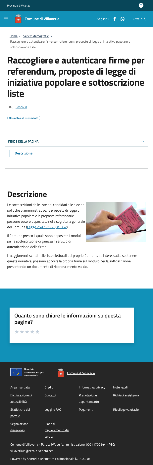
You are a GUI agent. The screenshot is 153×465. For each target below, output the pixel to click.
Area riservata (20, 387)
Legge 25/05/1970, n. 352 (47, 227)
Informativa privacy (92, 387)
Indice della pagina (23, 141)
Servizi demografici (36, 36)
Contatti (50, 395)
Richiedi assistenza (126, 395)
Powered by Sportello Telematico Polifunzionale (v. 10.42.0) (50, 458)
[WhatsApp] (121, 18)
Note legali (120, 387)
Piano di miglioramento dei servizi (57, 430)
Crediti (49, 387)
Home (14, 36)
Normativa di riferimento (23, 117)
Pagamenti (86, 409)
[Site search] (143, 18)
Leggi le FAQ (53, 409)
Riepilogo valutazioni (127, 409)
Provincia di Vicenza (18, 5)
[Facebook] (113, 18)
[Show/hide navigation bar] (6, 18)
